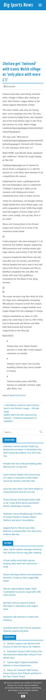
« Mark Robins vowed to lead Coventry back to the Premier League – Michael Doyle (21, 408)
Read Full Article (18, 395)
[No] (43, 690)
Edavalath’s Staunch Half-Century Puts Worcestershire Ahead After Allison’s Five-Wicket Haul (22, 654)
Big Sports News (18, 5)
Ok (23, 696)
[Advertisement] (23, 36)
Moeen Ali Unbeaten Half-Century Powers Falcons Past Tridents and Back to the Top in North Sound (22, 673)
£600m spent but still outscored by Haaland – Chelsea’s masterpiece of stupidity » (20, 417)
